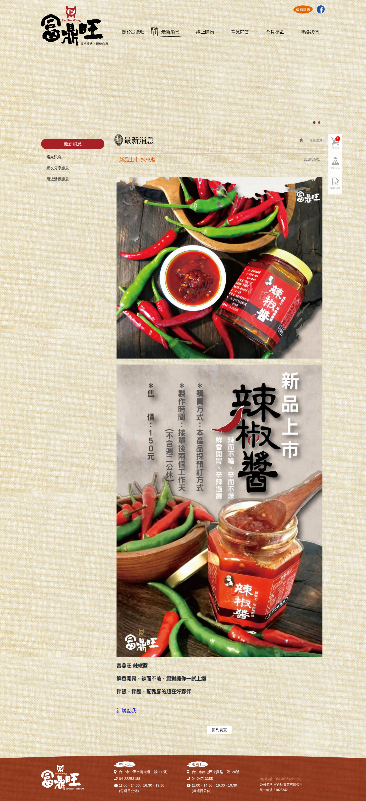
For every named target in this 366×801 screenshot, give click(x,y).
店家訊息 (54, 157)
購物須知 (335, 188)
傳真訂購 (303, 9)
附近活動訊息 (58, 179)
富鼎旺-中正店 (74, 26)
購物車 (335, 142)
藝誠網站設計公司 (289, 779)
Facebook (320, 9)
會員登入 (335, 168)
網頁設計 (266, 779)
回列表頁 (219, 730)
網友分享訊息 (58, 168)
